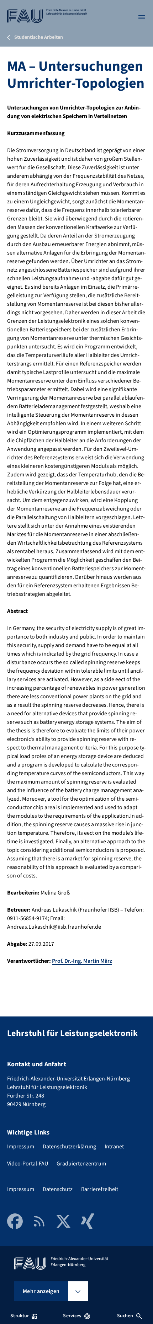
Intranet (114, 1147)
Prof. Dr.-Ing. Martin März (82, 961)
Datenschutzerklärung (69, 1147)
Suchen (125, 1315)
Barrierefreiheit (99, 1189)
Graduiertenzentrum (81, 1164)
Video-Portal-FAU (27, 1164)
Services (72, 1315)
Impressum (20, 1147)
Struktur (19, 1315)
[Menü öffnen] (141, 17)
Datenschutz (58, 1189)
